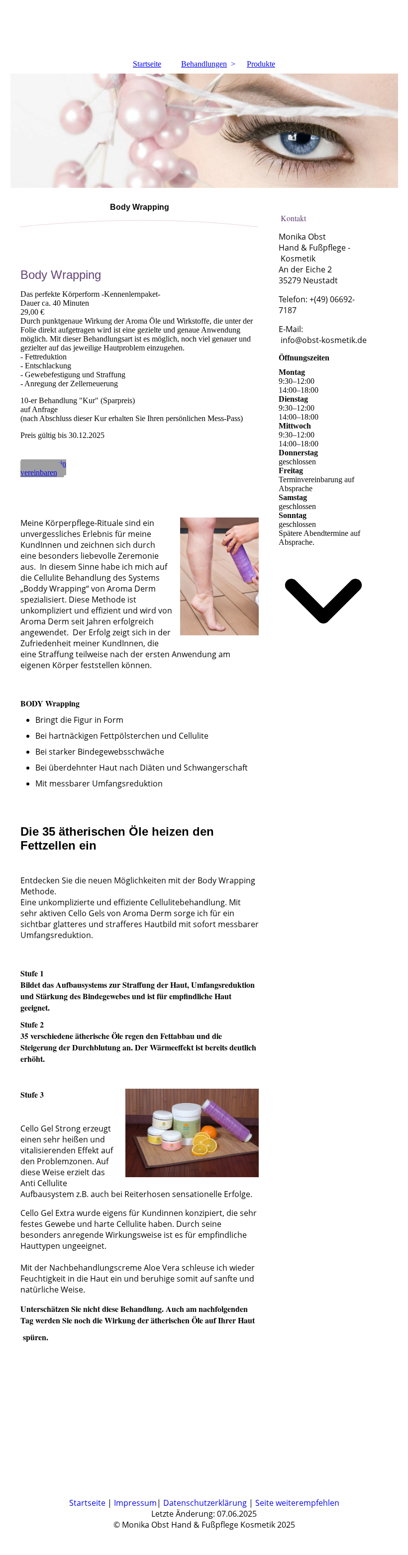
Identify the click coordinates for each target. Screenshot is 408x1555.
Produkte (261, 64)
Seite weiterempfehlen (297, 1502)
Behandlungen (204, 64)
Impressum (135, 1502)
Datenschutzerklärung (206, 1502)
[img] (204, 27)
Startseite (147, 64)
